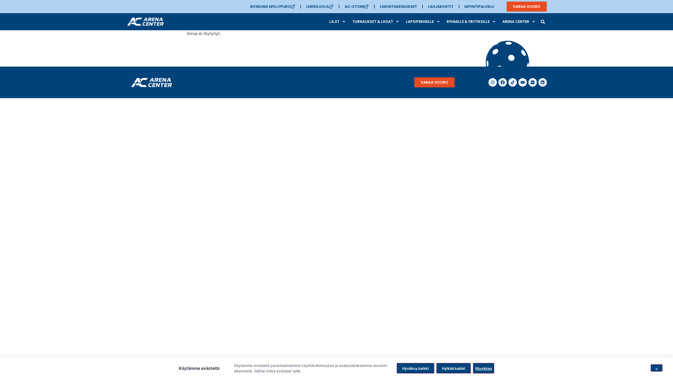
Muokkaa (483, 368)
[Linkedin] (542, 82)
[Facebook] (502, 82)
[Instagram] (492, 82)
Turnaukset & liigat (372, 21)
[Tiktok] (512, 82)
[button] (543, 22)
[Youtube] (522, 82)
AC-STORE (354, 6)
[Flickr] (532, 82)
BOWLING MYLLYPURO (270, 6)
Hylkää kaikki (453, 368)
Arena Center (515, 21)
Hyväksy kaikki (415, 368)
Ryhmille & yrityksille (468, 21)
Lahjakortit (440, 6)
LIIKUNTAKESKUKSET (398, 6)
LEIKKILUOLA (317, 6)
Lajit (334, 21)
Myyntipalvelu (479, 6)
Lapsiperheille (420, 21)
